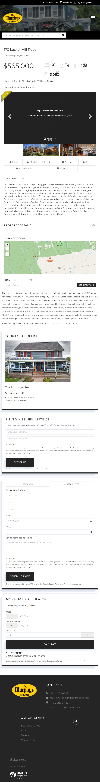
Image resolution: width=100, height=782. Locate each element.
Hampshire (28, 323)
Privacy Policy (26, 453)
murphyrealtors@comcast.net (69, 697)
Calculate (50, 644)
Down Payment (13, 621)
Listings (13, 323)
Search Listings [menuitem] (30, 725)
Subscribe (20, 462)
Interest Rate (12, 631)
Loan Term (11, 605)
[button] (63, 35)
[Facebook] (76, 722)
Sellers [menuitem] (25, 735)
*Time (8, 527)
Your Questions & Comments (19, 538)
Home (4, 323)
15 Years (32, 605)
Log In (79, 2)
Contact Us (10, 401)
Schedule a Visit (71, 484)
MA (20, 323)
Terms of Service (70, 584)
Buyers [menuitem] (25, 730)
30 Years (22, 605)
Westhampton (41, 323)
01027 (53, 323)
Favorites (67, 2)
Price (8, 612)
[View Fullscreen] (7, 254)
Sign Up (88, 2)
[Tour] (61, 169)
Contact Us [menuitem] (28, 740)
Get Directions (86, 285)
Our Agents (21, 401)
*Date (8, 516)
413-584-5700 (50, 2)
